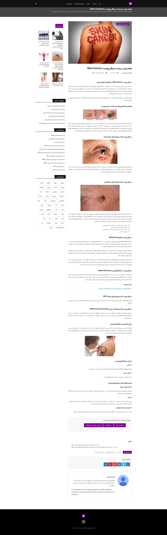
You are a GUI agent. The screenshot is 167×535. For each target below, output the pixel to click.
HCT (55, 187)
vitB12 (55, 214)
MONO (62, 201)
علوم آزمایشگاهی (79, 3)
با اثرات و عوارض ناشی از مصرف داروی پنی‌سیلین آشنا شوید (44, 43)
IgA (63, 218)
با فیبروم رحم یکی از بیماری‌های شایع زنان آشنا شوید (44, 64)
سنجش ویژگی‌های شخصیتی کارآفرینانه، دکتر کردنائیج (52, 149)
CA (56, 210)
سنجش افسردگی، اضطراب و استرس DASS (54, 145)
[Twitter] (123, 464)
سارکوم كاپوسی (105, 277)
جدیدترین (59, 26)
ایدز (126, 279)
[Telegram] (119, 464)
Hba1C (49, 223)
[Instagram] (84, 521)
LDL (62, 210)
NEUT (62, 196)
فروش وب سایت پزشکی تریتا (58, 109)
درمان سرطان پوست (99, 452)
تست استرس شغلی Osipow (58, 135)
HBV (56, 218)
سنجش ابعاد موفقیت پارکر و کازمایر (56, 138)
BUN (41, 210)
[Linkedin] (106, 464)
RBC (55, 183)
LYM (47, 196)
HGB (62, 187)
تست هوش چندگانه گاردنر (58, 170)
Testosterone (60, 227)
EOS (40, 196)
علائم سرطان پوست (110, 452)
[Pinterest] (110, 464)
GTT (39, 201)
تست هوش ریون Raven (59, 166)
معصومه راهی (127, 73)
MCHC (55, 192)
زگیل (103, 218)
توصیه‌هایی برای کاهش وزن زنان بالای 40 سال (57, 84)
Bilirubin (49, 210)
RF (50, 218)
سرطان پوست (128, 86)
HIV (49, 214)
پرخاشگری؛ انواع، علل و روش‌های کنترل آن (55, 119)
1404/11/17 (113, 73)
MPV (62, 192)
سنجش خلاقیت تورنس (59, 142)
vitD (62, 214)
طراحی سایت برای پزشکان (93, 425)
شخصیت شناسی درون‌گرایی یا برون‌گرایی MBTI (53, 159)
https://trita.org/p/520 (98, 73)
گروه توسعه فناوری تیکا (78, 528)
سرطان (126, 24)
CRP (41, 183)
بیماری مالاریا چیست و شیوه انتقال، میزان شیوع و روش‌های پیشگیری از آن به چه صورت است (58, 66)
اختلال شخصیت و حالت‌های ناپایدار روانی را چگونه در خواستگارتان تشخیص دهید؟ (57, 45)
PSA (42, 214)
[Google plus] (115, 464)
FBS (62, 205)
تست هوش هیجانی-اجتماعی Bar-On (56, 156)
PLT (45, 201)
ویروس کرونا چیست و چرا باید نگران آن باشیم (54, 112)
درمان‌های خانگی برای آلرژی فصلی (57, 116)
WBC (62, 183)
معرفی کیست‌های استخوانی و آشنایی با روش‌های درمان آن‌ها (44, 85)
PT (41, 192)
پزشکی (94, 3)
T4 (42, 223)
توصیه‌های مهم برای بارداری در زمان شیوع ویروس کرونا (52, 123)
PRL (62, 223)
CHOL (49, 205)
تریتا (100, 3)
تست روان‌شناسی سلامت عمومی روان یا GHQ (54, 163)
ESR (48, 183)
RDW (41, 187)
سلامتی (88, 3)
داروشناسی (69, 3)
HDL (42, 205)
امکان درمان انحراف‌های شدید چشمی (56, 106)
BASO (54, 196)
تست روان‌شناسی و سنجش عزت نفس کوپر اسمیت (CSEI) (51, 152)
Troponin (53, 201)
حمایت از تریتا (119, 425)
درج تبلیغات (108, 425)
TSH (44, 218)
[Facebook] (128, 464)
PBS (47, 192)
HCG (50, 227)
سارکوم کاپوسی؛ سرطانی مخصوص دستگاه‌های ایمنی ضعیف (115, 288)
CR (56, 205)
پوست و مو (120, 24)
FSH (56, 223)
